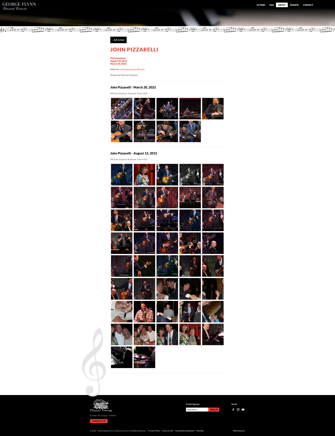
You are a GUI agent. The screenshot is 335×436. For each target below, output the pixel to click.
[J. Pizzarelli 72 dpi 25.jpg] (144, 220)
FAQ (271, 5)
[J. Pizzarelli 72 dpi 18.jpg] (121, 197)
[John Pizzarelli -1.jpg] (121, 108)
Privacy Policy (154, 431)
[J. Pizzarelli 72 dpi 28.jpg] (213, 220)
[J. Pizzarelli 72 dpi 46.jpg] (167, 288)
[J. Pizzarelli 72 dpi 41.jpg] (121, 288)
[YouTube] (243, 410)
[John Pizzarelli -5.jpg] (213, 108)
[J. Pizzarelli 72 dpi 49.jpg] (121, 311)
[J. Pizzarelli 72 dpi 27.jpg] (190, 220)
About (282, 5)
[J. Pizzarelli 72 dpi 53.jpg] (121, 334)
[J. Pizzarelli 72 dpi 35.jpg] (121, 266)
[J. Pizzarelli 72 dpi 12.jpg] (144, 174)
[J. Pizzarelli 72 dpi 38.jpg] (167, 266)
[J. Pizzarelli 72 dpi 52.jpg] (213, 311)
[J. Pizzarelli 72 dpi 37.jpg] (144, 266)
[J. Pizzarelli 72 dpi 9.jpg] (144, 357)
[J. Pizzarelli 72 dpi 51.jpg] (190, 311)
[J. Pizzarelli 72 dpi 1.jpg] (121, 174)
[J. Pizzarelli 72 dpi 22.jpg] (190, 197)
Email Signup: (193, 404)
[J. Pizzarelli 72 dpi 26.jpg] (167, 220)
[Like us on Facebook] (233, 410)
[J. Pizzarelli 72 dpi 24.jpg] (121, 220)
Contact (308, 5)
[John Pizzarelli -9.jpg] (190, 131)
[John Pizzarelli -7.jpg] (144, 131)
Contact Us (98, 421)
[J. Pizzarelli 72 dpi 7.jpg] (213, 334)
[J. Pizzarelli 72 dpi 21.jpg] (167, 197)
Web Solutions (239, 431)
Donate (294, 5)
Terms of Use (167, 431)
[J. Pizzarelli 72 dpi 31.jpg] (144, 243)
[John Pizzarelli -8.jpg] (167, 131)
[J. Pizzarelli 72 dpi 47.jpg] (190, 288)
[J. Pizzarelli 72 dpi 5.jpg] (144, 311)
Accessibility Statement (184, 431)
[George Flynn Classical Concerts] (19, 6)
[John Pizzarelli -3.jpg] (167, 108)
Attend (261, 5)
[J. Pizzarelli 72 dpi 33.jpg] (190, 243)
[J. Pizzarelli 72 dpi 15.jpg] (167, 174)
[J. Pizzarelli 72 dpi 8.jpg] (121, 357)
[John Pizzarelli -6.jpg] (121, 131)
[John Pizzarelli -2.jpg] (144, 108)
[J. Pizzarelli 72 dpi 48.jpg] (213, 288)
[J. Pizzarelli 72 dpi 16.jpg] (190, 174)
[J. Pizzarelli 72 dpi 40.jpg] (213, 266)
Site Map (200, 431)
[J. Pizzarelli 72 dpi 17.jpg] (213, 174)
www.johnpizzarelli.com (132, 69)
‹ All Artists (118, 40)
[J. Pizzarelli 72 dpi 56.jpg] (167, 334)
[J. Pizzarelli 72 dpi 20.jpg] (144, 197)
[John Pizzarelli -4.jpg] (190, 108)
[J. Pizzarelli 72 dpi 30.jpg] (121, 243)
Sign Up (214, 409)
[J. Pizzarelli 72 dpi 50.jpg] (167, 311)
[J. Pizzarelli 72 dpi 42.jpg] (144, 288)
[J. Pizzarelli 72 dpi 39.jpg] (190, 266)
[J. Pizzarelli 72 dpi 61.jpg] (190, 334)
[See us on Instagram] (238, 410)
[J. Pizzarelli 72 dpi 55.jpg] (144, 334)
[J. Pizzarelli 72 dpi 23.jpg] (213, 197)
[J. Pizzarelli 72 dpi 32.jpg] (167, 243)
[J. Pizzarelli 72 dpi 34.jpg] (213, 243)
